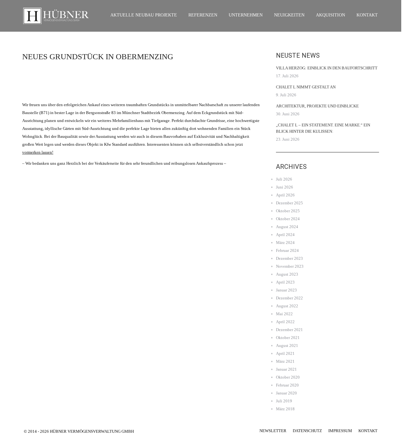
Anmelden (51, 91)
